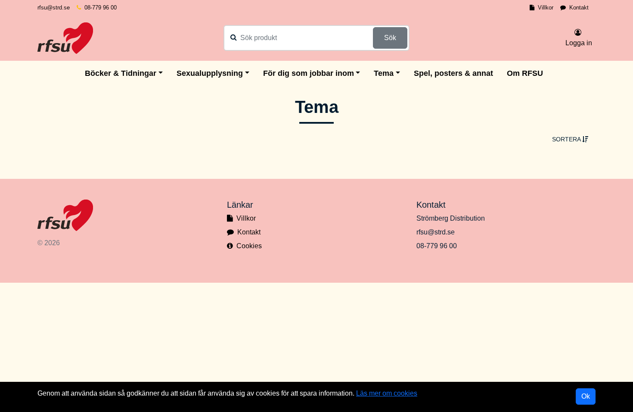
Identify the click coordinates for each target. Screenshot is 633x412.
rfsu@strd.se (53, 7)
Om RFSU (525, 73)
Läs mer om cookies (386, 393)
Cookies (249, 246)
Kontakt (579, 7)
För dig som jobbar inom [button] (308, 73)
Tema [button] (384, 73)
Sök (390, 37)
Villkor (545, 7)
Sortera (567, 139)
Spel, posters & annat (453, 73)
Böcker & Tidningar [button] (120, 73)
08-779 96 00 (100, 7)
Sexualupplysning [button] (210, 73)
